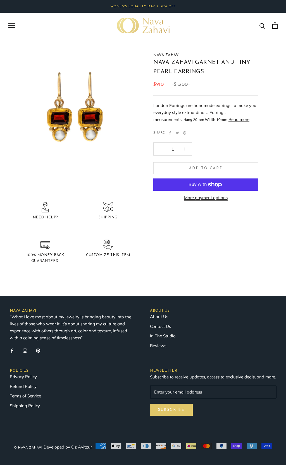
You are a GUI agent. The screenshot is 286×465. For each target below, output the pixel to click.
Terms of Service (25, 396)
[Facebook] (170, 133)
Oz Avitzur (81, 447)
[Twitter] (177, 133)
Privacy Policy (23, 376)
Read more (238, 119)
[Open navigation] (11, 25)
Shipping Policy (25, 405)
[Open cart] (275, 25)
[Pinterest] (184, 133)
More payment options (206, 197)
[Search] (262, 25)
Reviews (158, 345)
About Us (159, 316)
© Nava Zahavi (28, 447)
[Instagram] (25, 350)
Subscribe (171, 410)
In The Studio (163, 335)
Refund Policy (23, 386)
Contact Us (160, 326)
